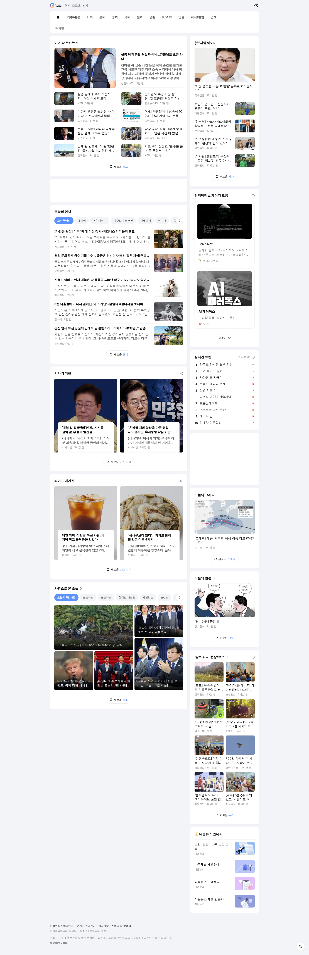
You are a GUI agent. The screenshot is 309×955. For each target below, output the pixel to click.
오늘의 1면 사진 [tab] (66, 597)
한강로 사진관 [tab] (127, 597)
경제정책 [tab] (145, 220)
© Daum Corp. (59, 942)
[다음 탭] (179, 220)
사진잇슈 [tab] (148, 597)
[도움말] (181, 373)
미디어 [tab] (162, 220)
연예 (67, 5)
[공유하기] (255, 5)
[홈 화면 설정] (301, 947)
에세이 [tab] (82, 220)
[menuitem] (58, 17)
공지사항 (104, 925)
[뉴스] (58, 5)
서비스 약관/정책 (121, 925)
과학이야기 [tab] (99, 220)
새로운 (121, 166)
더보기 (223, 338)
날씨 (85, 5)
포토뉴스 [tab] (88, 597)
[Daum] (52, 5)
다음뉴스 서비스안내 (61, 925)
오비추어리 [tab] (64, 220)
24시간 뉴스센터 (86, 925)
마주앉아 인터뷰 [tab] (123, 220)
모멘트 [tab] (164, 597)
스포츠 (76, 5)
